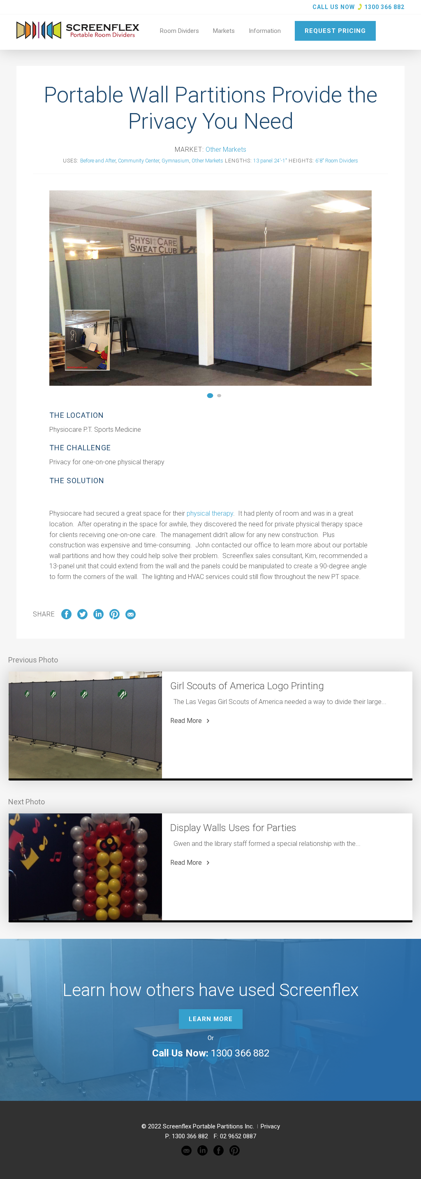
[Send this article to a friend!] (130, 617)
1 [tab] (211, 395)
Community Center (138, 161)
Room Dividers (179, 31)
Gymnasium (175, 161)
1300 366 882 (384, 7)
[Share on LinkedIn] (98, 617)
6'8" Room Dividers (336, 161)
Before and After (98, 161)
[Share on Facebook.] (66, 617)
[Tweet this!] (82, 617)
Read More (186, 721)
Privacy (270, 1126)
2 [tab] (219, 395)
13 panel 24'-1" (270, 161)
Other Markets (226, 149)
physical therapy (210, 513)
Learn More (211, 1019)
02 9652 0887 (238, 1136)
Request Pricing (335, 31)
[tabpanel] (210, 287)
